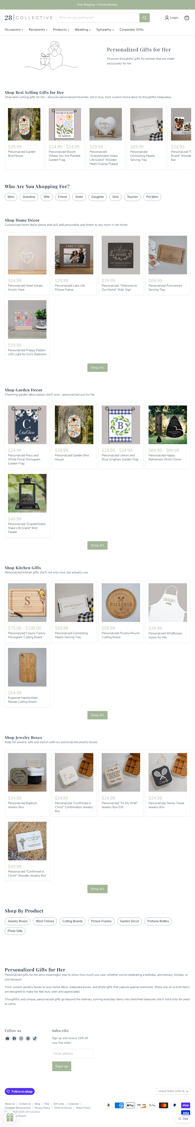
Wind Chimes (45, 921)
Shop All (97, 367)
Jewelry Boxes (17, 921)
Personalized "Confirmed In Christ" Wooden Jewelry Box (27, 873)
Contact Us (25, 1104)
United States (171, 1091)
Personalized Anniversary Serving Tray (165, 288)
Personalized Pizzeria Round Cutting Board (120, 635)
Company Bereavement (17, 1108)
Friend (62, 196)
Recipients (37, 29)
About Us (10, 1104)
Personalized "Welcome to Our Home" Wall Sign (119, 288)
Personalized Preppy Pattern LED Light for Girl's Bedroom (27, 352)
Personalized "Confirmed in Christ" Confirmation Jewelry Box (74, 807)
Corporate (73, 1104)
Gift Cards (58, 1104)
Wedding (82, 29)
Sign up (61, 1066)
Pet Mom (152, 196)
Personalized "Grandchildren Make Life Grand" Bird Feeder (27, 528)
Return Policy (83, 1108)
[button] (10, 1117)
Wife (47, 196)
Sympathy (104, 29)
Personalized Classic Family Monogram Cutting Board (27, 635)
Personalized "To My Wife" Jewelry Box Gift (120, 805)
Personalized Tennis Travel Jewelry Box (166, 805)
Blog (37, 1104)
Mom (11, 196)
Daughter (97, 196)
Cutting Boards (72, 921)
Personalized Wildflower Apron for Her (165, 635)
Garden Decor (129, 921)
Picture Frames (101, 921)
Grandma (29, 196)
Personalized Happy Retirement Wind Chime (165, 457)
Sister (79, 196)
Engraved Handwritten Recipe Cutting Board (23, 700)
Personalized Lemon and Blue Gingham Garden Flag (120, 457)
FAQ (46, 1104)
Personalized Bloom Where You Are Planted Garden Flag (64, 156)
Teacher (132, 196)
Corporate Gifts (131, 29)
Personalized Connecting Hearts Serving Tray (142, 156)
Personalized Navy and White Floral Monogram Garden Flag (24, 459)
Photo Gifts (15, 931)
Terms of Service (63, 1108)
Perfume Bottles (158, 921)
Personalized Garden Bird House (22, 154)
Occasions (13, 29)
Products (60, 29)
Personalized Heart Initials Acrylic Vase (25, 288)
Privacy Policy (42, 1108)
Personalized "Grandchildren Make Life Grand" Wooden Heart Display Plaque (104, 158)
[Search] (144, 17)
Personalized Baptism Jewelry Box (22, 805)
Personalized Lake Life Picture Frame (70, 288)
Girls (115, 196)
